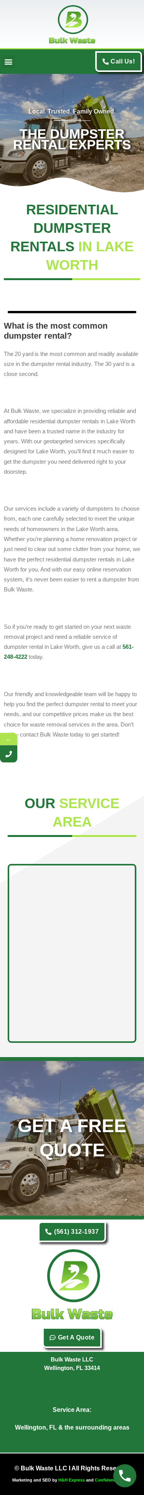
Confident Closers (113, 1480)
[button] (8, 61)
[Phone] (8, 753)
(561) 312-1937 (72, 1385)
